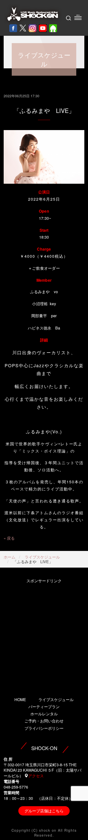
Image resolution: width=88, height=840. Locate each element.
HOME (20, 699)
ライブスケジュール (42, 557)
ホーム (9, 557)
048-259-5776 (16, 787)
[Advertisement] (44, 633)
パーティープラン (44, 706)
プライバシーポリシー (44, 728)
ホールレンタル (44, 714)
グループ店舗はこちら (44, 811)
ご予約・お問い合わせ (44, 721)
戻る (11, 538)
